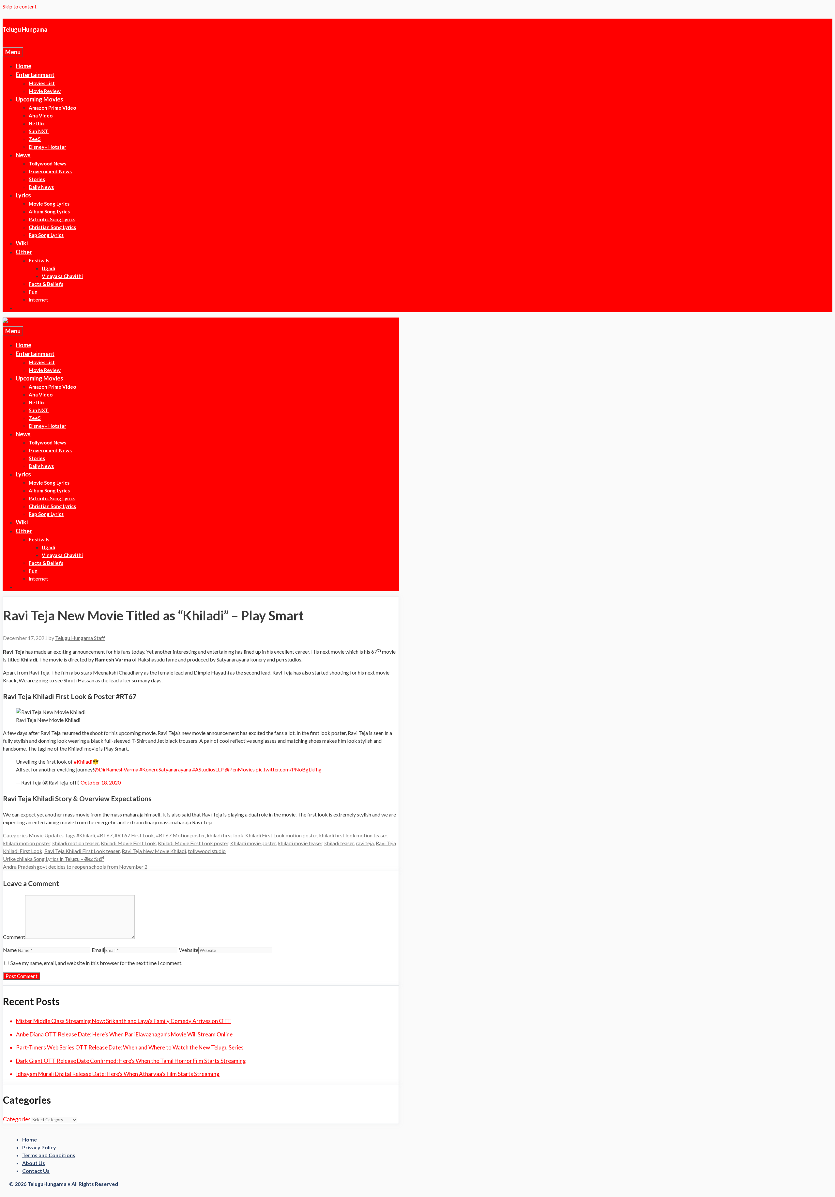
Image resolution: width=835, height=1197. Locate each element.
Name (10, 950)
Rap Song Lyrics (46, 235)
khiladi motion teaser (75, 843)
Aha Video (41, 115)
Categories (17, 1119)
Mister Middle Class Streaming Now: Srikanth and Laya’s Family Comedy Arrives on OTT (123, 1021)
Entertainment (35, 74)
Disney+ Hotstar (47, 147)
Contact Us (36, 1171)
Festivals (39, 260)
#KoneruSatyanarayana (165, 769)
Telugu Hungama (25, 29)
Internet (38, 300)
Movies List (42, 83)
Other (24, 252)
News (23, 155)
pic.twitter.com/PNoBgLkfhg (289, 769)
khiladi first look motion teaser (353, 835)
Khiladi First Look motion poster (281, 835)
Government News (50, 171)
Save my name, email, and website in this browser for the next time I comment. (96, 963)
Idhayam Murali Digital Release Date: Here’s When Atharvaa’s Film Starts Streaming (118, 1073)
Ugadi (48, 268)
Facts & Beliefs (46, 284)
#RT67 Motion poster (180, 835)
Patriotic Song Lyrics (52, 219)
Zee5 (35, 139)
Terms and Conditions (48, 1155)
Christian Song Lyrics (52, 227)
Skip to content (20, 6)
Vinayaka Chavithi (62, 276)
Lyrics (23, 195)
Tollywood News (47, 163)
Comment (14, 937)
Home (23, 66)
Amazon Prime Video (52, 108)
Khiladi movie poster (253, 843)
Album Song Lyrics (49, 211)
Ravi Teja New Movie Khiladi (154, 851)
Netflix (37, 123)
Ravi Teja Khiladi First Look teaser (82, 851)
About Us (33, 1163)
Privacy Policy (39, 1147)
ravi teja (365, 843)
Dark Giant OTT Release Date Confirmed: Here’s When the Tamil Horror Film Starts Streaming (131, 1060)
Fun (33, 292)
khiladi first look (225, 835)
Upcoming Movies (39, 99)
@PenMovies (240, 769)
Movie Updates (46, 835)
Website (188, 950)
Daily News (41, 187)
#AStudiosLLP (208, 769)
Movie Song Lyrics (49, 204)
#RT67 (105, 835)
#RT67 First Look (134, 835)
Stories (37, 179)
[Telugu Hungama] (28, 321)
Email (98, 950)
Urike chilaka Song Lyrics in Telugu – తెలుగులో (53, 859)
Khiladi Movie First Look (128, 843)
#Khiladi (83, 761)
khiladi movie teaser (300, 843)
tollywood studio (207, 851)
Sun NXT (39, 131)
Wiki (22, 243)
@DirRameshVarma (116, 769)
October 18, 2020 (101, 782)
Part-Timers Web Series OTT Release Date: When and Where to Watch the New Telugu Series (130, 1047)
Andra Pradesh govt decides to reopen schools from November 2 (75, 866)
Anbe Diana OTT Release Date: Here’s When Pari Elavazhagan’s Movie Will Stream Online (124, 1034)
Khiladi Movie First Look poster (193, 843)
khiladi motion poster (26, 843)
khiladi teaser (339, 843)
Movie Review (45, 91)
